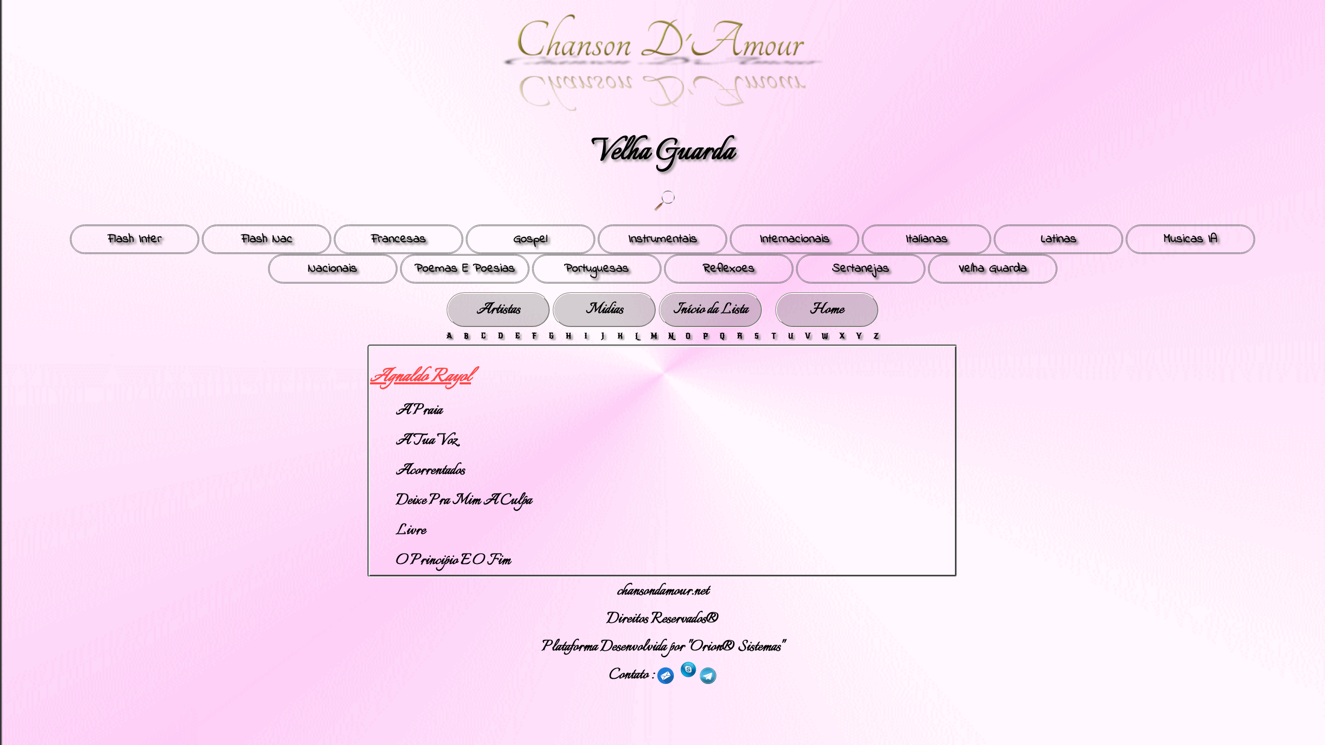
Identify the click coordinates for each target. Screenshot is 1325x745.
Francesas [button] (398, 239)
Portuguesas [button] (596, 269)
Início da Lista (710, 309)
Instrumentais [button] (662, 239)
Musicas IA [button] (1190, 239)
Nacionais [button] (332, 269)
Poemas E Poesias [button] (465, 269)
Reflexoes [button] (729, 269)
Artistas (498, 309)
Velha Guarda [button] (993, 269)
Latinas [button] (1059, 239)
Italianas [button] (927, 239)
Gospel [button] (530, 239)
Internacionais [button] (795, 239)
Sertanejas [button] (860, 269)
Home (827, 309)
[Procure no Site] (664, 201)
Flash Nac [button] (266, 239)
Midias (604, 309)
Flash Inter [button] (134, 239)
